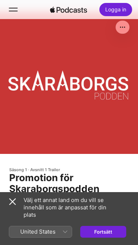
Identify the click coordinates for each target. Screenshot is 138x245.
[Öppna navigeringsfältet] (13, 9)
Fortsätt (103, 232)
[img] (69, 9)
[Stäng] (12, 201)
